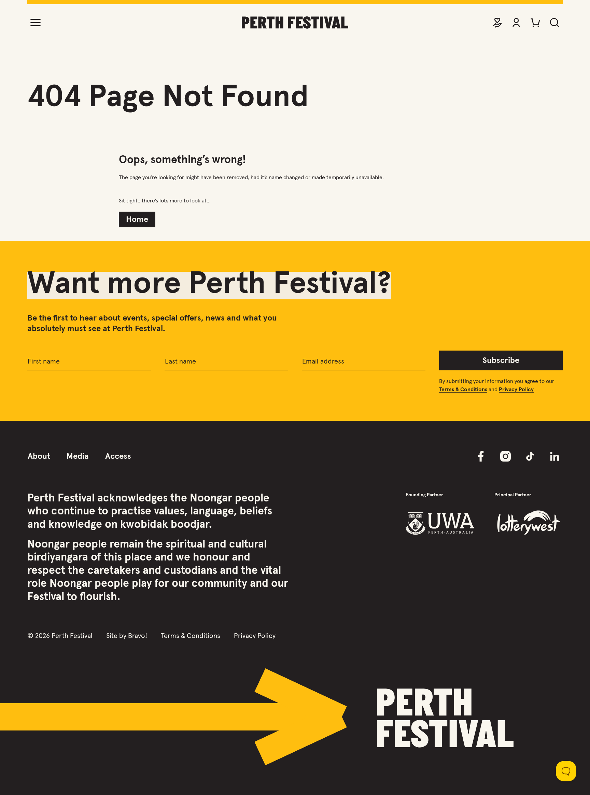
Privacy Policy (255, 636)
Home (137, 219)
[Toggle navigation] (35, 22)
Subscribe (500, 360)
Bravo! (137, 636)
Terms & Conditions (190, 636)
